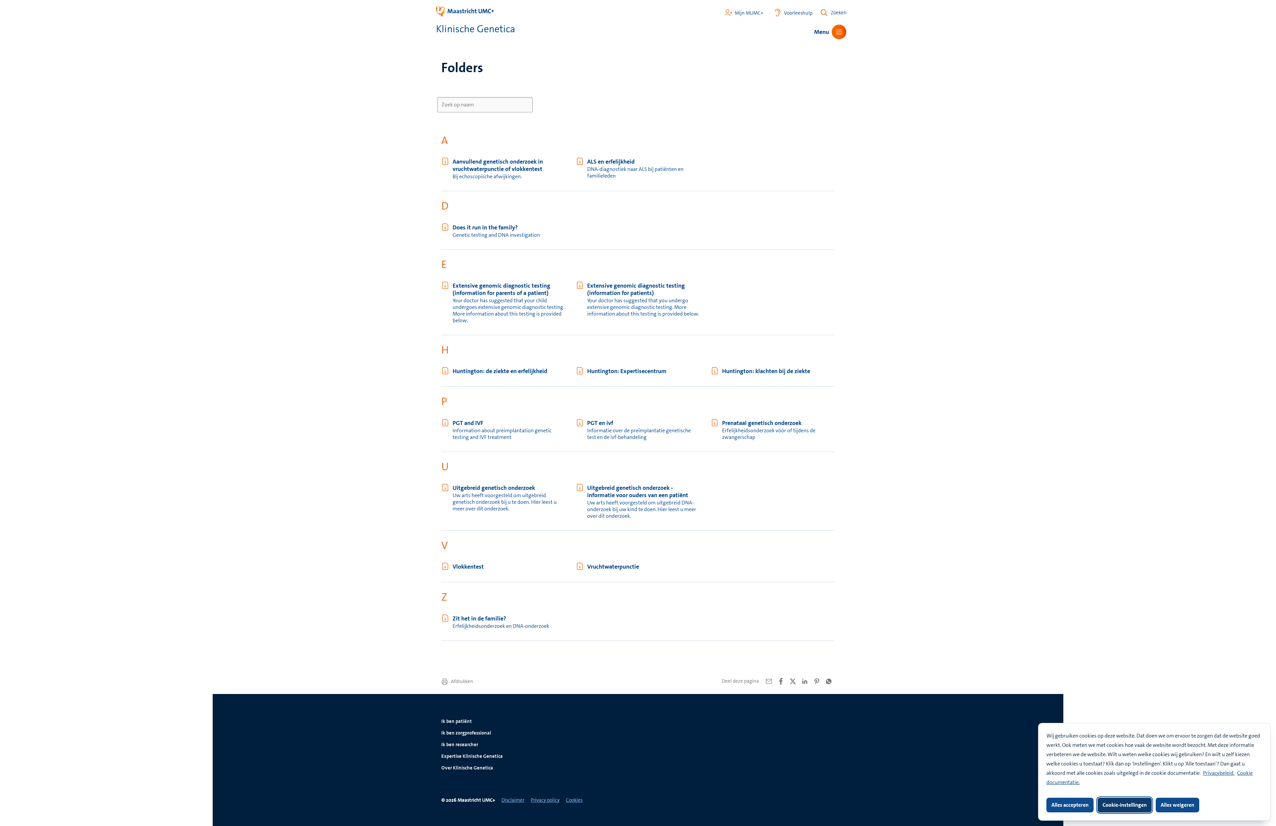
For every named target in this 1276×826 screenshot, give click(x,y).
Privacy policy (545, 800)
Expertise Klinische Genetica (472, 756)
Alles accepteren (1070, 804)
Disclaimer (512, 800)
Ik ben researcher (459, 744)
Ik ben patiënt (456, 721)
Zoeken (839, 12)
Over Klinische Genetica (467, 767)
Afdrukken (461, 681)
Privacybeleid (1218, 772)
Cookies (574, 800)
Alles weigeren (1177, 804)
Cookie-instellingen (1125, 804)
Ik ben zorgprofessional (466, 733)
